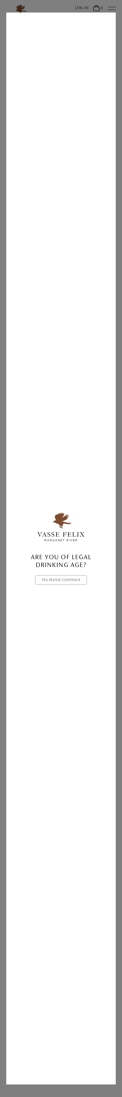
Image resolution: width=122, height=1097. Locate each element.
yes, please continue (61, 580)
